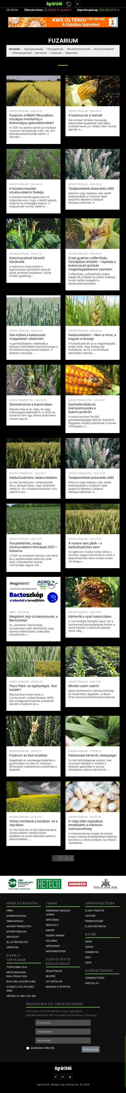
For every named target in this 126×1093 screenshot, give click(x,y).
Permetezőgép (94, 921)
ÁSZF (88, 957)
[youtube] (70, 1077)
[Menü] (77, 4)
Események (92, 952)
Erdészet (56, 53)
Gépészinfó (53, 946)
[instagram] (62, 1077)
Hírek (9, 910)
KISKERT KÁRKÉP (55, 935)
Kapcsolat (92, 983)
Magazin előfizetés (58, 986)
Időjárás (51, 940)
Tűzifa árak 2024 (16, 967)
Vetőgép (90, 915)
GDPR (88, 962)
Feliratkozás (90, 1049)
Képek (88, 941)
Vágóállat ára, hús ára (21, 996)
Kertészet (41, 53)
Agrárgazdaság (33, 49)
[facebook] (55, 1077)
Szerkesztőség (94, 977)
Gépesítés (71, 53)
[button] (68, 4)
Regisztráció (54, 971)
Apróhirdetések (56, 951)
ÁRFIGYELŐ (52, 925)
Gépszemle (52, 919)
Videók (89, 946)
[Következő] (71, 858)
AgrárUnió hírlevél (42, 1048)
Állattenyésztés (22, 53)
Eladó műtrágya (95, 926)
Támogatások (55, 49)
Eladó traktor (94, 910)
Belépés (50, 976)
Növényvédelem (104, 49)
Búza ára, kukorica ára (21, 981)
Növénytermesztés (78, 49)
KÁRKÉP (50, 930)
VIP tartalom (54, 981)
